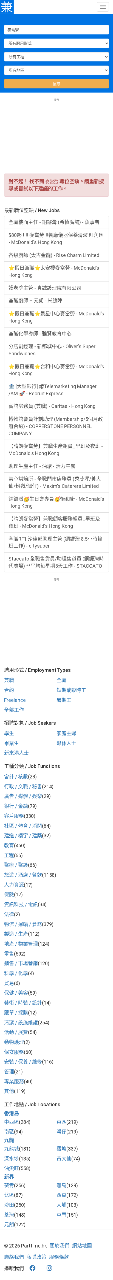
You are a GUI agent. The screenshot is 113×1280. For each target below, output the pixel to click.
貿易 (9, 983)
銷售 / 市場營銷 (21, 963)
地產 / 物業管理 (21, 944)
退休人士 (66, 743)
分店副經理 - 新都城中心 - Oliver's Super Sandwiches (52, 349)
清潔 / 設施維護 (21, 1022)
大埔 (61, 1205)
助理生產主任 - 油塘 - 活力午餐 (42, 466)
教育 (9, 845)
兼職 (9, 680)
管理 (9, 1072)
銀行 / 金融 (16, 806)
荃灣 (9, 1215)
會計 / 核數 (16, 777)
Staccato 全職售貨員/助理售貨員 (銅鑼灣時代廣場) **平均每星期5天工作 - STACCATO (56, 562)
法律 (9, 914)
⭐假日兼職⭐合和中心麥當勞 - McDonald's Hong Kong (56, 370)
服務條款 (59, 1257)
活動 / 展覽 (16, 1032)
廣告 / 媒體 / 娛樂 (23, 796)
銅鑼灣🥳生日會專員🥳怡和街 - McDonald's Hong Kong (56, 502)
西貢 (61, 1195)
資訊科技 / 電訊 (21, 904)
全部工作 (14, 710)
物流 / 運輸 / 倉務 (23, 924)
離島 (61, 1185)
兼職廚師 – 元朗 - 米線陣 (35, 301)
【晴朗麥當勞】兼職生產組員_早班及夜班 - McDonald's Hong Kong (56, 449)
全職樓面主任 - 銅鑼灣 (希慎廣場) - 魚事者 (54, 222)
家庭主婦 (66, 733)
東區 (61, 1122)
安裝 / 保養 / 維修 (23, 1062)
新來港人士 (16, 753)
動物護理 (14, 1042)
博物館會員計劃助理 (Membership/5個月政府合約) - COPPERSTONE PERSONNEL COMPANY (56, 426)
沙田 (9, 1205)
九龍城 (11, 1149)
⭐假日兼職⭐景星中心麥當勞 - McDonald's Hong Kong (56, 317)
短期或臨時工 (71, 690)
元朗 (9, 1224)
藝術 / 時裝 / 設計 (23, 1003)
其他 (9, 1091)
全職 (61, 680)
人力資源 (14, 885)
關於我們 (59, 1246)
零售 (9, 954)
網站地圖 (82, 1246)
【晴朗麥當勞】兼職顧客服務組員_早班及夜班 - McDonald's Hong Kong (54, 522)
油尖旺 (11, 1168)
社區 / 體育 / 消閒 (23, 826)
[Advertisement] (56, 136)
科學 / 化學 (16, 973)
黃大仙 (63, 1159)
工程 (9, 855)
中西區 (11, 1122)
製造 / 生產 (16, 934)
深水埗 (11, 1159)
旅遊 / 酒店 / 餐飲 (23, 875)
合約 (9, 690)
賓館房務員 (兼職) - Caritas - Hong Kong (52, 406)
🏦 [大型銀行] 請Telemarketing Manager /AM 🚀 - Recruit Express (53, 389)
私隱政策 (36, 1257)
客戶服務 (14, 816)
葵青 (9, 1185)
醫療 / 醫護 (16, 865)
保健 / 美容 (16, 993)
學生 (9, 733)
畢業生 (11, 743)
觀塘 (61, 1149)
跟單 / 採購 (16, 1013)
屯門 (61, 1215)
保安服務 (14, 1052)
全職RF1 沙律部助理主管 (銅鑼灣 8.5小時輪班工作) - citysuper (55, 542)
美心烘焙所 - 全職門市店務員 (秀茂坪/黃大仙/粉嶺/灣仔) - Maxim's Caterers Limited (55, 482)
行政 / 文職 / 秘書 (23, 786)
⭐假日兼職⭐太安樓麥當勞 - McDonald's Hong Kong (54, 271)
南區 (9, 1132)
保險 (9, 894)
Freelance (15, 700)
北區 (9, 1195)
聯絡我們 (14, 1257)
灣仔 (61, 1132)
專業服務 (14, 1081)
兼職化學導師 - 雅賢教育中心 (40, 334)
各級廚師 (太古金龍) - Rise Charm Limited (54, 255)
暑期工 (63, 700)
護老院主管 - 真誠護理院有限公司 (45, 288)
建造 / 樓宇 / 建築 (23, 835)
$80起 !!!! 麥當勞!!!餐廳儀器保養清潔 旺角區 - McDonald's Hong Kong (56, 238)
